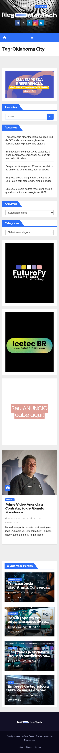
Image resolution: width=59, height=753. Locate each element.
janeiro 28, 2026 (19, 695)
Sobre (28, 747)
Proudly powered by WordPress (21, 736)
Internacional (14, 579)
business (12, 648)
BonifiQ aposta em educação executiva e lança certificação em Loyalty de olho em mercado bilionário (28, 155)
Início (20, 747)
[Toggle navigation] (31, 37)
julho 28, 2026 (18, 627)
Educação (12, 614)
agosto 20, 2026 (19, 593)
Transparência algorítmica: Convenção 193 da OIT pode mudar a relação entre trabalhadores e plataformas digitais (29, 140)
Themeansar (29, 740)
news (10, 682)
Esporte (10, 499)
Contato (37, 747)
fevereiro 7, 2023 (18, 518)
